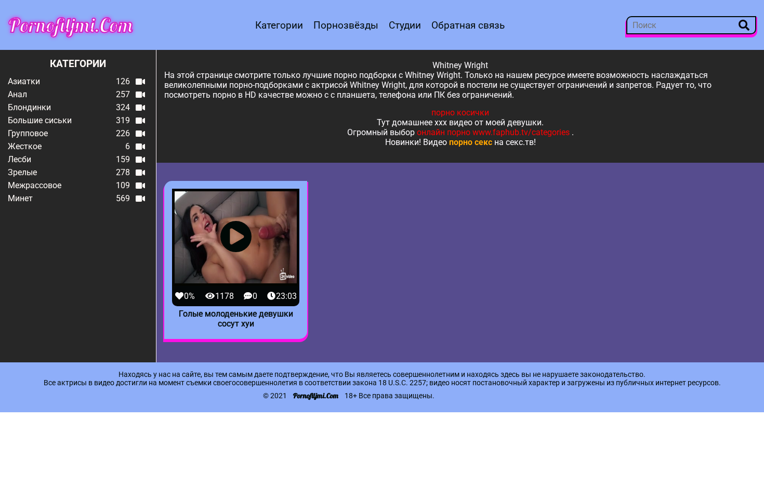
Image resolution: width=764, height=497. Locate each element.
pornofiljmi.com (71, 24)
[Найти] (744, 25)
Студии (405, 25)
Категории (279, 25)
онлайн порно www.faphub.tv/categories (493, 132)
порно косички (460, 112)
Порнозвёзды (345, 25)
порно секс (470, 142)
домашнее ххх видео (432, 122)
